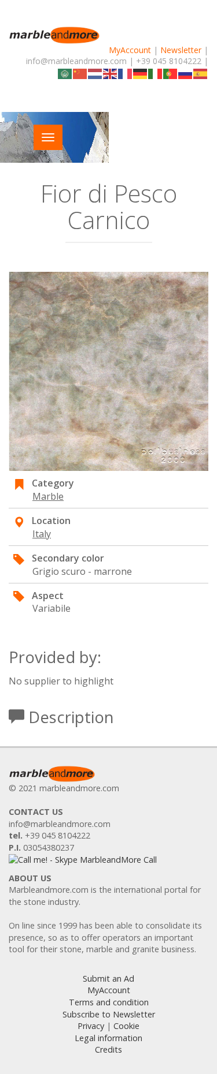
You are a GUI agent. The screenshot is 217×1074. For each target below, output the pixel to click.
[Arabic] (65, 72)
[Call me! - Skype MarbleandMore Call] (83, 859)
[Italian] (155, 72)
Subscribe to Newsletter (108, 1014)
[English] (110, 72)
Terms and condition (109, 1002)
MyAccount (130, 49)
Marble (48, 496)
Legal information (108, 1037)
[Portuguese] (170, 72)
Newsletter (180, 49)
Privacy (91, 1025)
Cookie (126, 1025)
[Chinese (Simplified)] (80, 72)
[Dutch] (95, 72)
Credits (108, 1049)
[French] (125, 72)
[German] (140, 72)
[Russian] (185, 72)
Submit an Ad (108, 978)
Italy (41, 533)
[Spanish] (200, 72)
